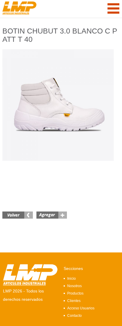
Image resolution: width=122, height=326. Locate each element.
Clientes (74, 301)
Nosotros (74, 286)
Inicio (71, 278)
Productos (75, 293)
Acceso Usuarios (80, 308)
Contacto (74, 316)
